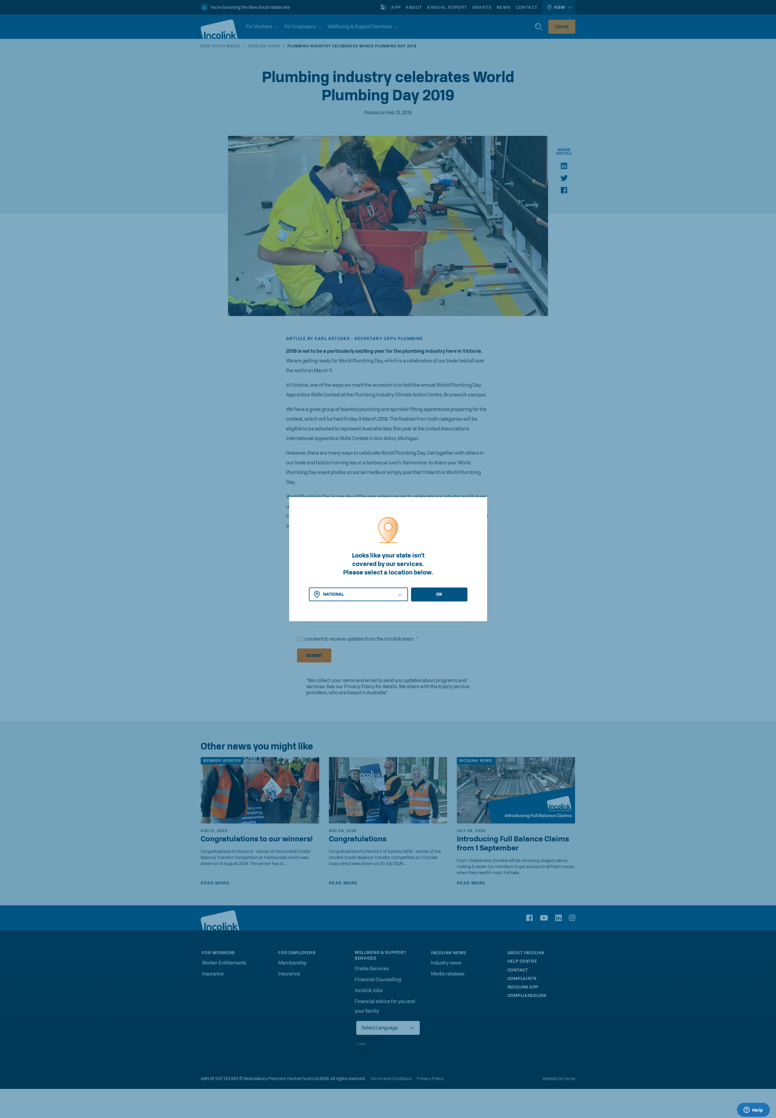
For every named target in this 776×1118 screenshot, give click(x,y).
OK (439, 594)
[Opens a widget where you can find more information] (753, 1110)
